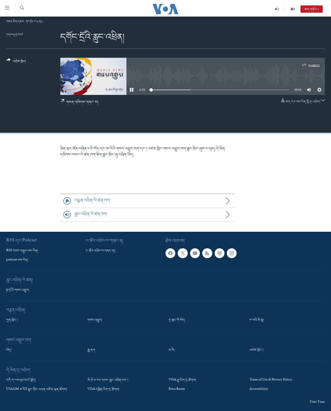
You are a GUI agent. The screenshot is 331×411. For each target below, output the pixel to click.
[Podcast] (219, 253)
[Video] (292, 9)
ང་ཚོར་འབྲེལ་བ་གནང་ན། (100, 250)
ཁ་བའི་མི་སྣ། (257, 320)
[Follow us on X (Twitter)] (182, 253)
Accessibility (259, 389)
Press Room (177, 389)
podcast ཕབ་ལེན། (17, 260)
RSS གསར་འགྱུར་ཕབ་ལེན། (22, 250)
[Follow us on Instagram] (232, 253)
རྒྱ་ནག (91, 350)
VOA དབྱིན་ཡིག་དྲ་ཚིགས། (103, 389)
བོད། (8, 350)
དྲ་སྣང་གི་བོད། (177, 320)
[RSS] (207, 253)
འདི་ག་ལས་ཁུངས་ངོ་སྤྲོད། (21, 380)
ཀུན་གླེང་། (12, 320)
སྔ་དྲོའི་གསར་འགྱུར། (17, 290)
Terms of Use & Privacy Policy (271, 380)
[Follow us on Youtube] (195, 253)
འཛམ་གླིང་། (257, 350)
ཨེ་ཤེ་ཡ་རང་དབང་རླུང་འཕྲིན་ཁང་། (107, 380)
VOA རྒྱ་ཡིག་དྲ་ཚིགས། (182, 380)
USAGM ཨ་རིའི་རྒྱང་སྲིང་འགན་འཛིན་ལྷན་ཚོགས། (36, 389)
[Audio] (277, 9)
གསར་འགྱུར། (94, 320)
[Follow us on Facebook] (170, 253)
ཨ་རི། (172, 350)
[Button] (16, 63)
